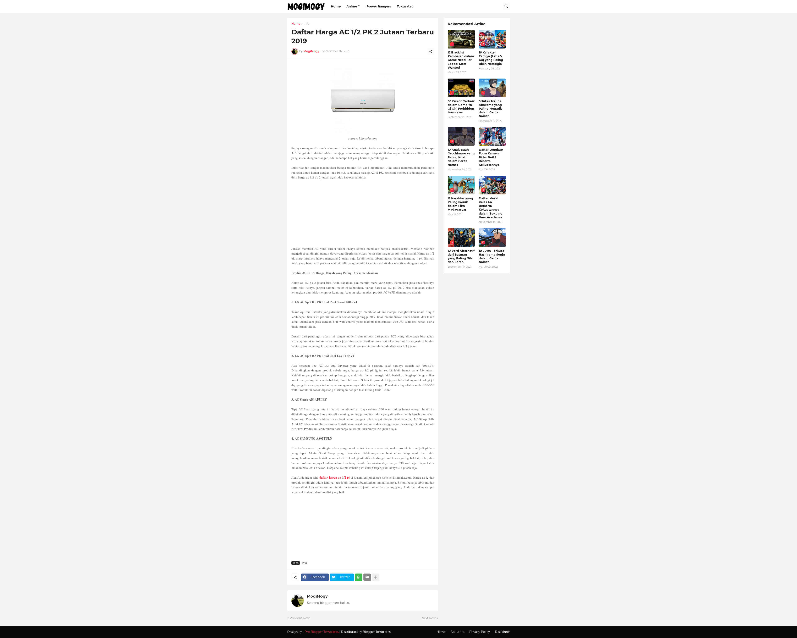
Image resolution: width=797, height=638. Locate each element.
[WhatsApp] (358, 577)
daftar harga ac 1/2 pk (334, 477)
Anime (351, 6)
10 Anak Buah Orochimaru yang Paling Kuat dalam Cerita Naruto (461, 157)
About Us (457, 632)
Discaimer (502, 632)
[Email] (367, 577)
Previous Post (300, 618)
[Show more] (375, 577)
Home (336, 6)
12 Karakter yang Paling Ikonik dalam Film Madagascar (460, 204)
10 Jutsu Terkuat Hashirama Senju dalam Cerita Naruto (492, 256)
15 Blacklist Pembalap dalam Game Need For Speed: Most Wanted (461, 60)
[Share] (431, 51)
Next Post (429, 618)
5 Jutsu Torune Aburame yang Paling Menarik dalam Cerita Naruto (490, 108)
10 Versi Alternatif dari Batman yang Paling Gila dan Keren (461, 256)
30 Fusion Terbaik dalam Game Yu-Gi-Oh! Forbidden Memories (461, 106)
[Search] (506, 6)
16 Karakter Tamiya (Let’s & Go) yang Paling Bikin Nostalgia (491, 58)
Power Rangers (379, 6)
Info (306, 23)
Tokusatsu (405, 6)
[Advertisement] (362, 213)
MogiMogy (317, 596)
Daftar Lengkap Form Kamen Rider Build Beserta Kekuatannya (491, 157)
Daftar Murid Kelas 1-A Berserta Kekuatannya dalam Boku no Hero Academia (490, 207)
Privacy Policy (479, 632)
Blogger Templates (377, 632)
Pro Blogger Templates (322, 632)
